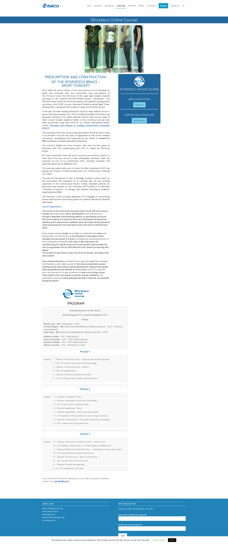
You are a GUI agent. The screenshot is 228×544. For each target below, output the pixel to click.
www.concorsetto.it (50, 511)
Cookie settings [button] (158, 540)
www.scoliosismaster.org (52, 508)
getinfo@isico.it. (62, 481)
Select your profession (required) (132, 514)
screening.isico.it (48, 520)
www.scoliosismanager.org (53, 517)
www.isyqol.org (48, 514)
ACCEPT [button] (172, 540)
